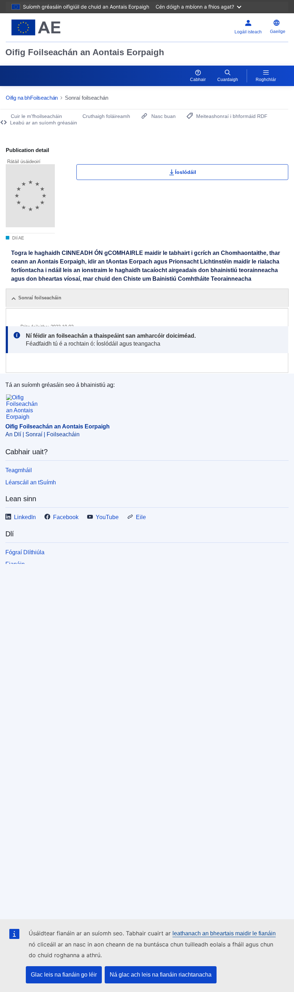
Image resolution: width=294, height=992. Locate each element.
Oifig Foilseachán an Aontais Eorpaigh (84, 52)
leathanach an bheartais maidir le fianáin (224, 933)
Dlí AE (17, 238)
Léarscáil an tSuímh (30, 482)
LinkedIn (25, 517)
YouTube (107, 517)
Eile (141, 517)
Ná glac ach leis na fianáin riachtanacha (161, 975)
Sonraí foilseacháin (39, 297)
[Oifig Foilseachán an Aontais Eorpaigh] (54, 27)
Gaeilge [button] (277, 31)
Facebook (66, 517)
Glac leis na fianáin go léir (64, 975)
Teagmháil (18, 470)
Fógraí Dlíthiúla (24, 552)
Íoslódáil (185, 172)
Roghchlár (266, 79)
